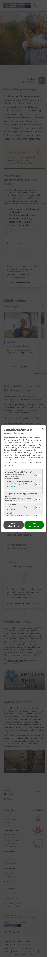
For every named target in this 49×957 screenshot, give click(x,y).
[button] (35, 475)
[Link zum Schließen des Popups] (43, 428)
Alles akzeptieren (34, 524)
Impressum (7, 433)
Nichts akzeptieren (13, 524)
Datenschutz (19, 433)
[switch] (37, 475)
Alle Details (11, 486)
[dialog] (23, 478)
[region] (23, 492)
